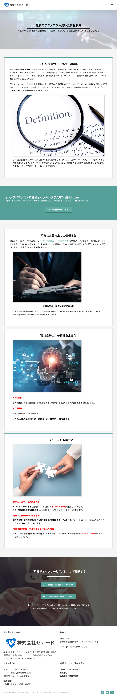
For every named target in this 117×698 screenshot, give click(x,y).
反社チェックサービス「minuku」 (42, 605)
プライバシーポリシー (69, 669)
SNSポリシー (65, 672)
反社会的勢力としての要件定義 (55, 241)
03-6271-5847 (26, 669)
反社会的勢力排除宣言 (69, 675)
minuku (41, 692)
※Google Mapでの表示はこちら (73, 646)
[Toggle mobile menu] (112, 5)
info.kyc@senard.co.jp (21, 672)
